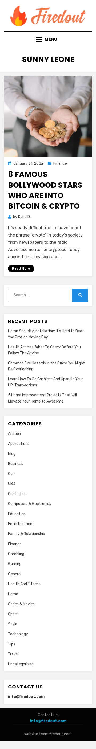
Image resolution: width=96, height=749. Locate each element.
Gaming (14, 564)
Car (11, 473)
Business (15, 464)
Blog (11, 453)
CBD (11, 483)
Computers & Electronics (29, 503)
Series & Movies (21, 604)
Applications (18, 443)
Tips (11, 644)
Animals (15, 433)
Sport (13, 614)
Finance (60, 163)
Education (17, 514)
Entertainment (21, 524)
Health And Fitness (24, 584)
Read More (21, 268)
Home (13, 594)
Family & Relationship (26, 534)
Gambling (16, 554)
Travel (13, 654)
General (14, 574)
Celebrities (17, 494)
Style (12, 624)
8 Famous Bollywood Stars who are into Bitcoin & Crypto (45, 190)
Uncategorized (21, 664)
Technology (18, 634)
